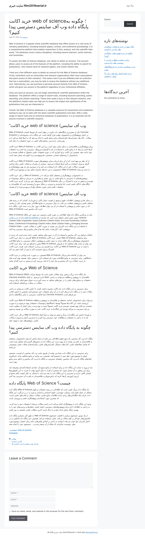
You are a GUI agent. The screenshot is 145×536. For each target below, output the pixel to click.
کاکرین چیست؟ (17, 441)
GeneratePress (92, 532)
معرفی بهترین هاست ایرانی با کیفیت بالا (25, 444)
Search (107, 19)
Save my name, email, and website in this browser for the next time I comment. (48, 511)
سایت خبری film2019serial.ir (28, 5)
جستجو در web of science (20, 430)
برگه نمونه (130, 6)
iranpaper (13, 433)
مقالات (14, 439)
